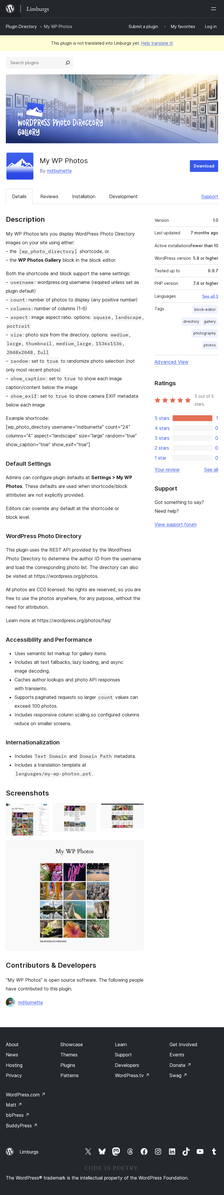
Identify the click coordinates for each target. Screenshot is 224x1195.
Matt (14, 1105)
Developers (127, 1065)
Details (19, 196)
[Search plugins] (68, 63)
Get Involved (183, 1044)
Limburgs (29, 1152)
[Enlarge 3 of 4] (136, 811)
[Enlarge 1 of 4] (41, 811)
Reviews (49, 196)
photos (210, 345)
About (12, 1044)
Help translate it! (157, 43)
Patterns (69, 1075)
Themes (69, 1055)
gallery (210, 321)
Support (209, 196)
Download (204, 165)
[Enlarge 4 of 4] (136, 848)
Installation (83, 196)
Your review (167, 469)
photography (204, 333)
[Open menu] (214, 9)
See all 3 (210, 296)
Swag (178, 1075)
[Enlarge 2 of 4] (88, 811)
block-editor (205, 309)
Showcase (71, 1044)
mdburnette (59, 171)
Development (123, 196)
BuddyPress (22, 1125)
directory (191, 321)
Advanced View (171, 362)
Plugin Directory (21, 26)
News (12, 1055)
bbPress (17, 1115)
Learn (121, 1044)
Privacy (14, 1075)
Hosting (14, 1065)
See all (211, 469)
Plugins (67, 1065)
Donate (180, 1065)
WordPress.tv (132, 1075)
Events (176, 1055)
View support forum (176, 524)
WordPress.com (26, 1095)
